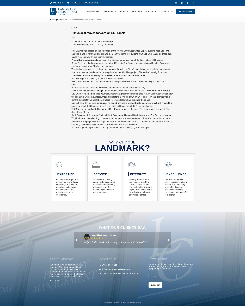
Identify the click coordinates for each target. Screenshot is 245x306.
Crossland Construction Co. (131, 91)
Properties (93, 11)
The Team (137, 11)
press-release (61, 20)
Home (52, 20)
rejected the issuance (157, 69)
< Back (74, 27)
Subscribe (155, 285)
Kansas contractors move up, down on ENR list (122, 97)
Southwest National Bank (100, 115)
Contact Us (166, 11)
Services (108, 11)
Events (124, 11)
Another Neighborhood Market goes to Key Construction (136, 94)
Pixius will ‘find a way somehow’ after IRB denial (100, 63)
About (149, 11)
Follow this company (104, 66)
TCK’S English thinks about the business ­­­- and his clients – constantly (127, 121)
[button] (176, 3)
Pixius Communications (102, 57)
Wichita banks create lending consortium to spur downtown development (105, 118)
